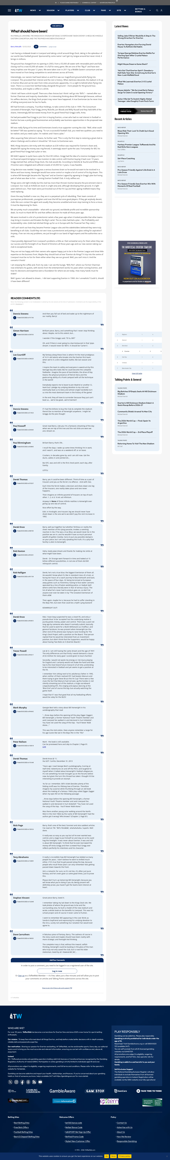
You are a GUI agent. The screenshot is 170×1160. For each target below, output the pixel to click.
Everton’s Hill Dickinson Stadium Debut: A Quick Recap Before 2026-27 (136, 404)
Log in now (57, 971)
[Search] (157, 10)
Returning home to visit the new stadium (136, 444)
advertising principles (107, 2)
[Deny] (167, 1156)
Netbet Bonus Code (73, 1127)
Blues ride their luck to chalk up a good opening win (136, 132)
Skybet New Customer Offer (77, 1141)
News (33, 10)
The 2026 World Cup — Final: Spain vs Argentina (134, 422)
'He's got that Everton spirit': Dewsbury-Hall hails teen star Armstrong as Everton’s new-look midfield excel (137, 72)
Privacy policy (124, 1156)
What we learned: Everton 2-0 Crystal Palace (135, 82)
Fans (103, 10)
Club (87, 10)
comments (43, 47)
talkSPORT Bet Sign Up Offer (78, 1132)
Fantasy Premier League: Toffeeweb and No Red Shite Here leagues (137, 146)
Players (69, 10)
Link (44, 747)
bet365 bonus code (73, 1122)
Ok (107, 1156)
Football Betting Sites (23, 1132)
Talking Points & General (128, 379)
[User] (161, 10)
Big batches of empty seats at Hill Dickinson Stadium (137, 392)
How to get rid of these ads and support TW (57, 988)
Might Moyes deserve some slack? (133, 64)
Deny (113, 1156)
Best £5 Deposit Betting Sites (26, 1136)
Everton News (145, 111)
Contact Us (122, 1122)
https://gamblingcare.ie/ (65, 1076)
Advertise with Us (124, 1127)
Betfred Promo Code (74, 1136)
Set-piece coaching (126, 158)
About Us (121, 1132)
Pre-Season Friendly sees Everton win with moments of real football (137, 185)
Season (51, 10)
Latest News (121, 26)
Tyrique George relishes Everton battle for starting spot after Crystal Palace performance (136, 55)
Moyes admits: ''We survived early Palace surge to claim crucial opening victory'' (136, 91)
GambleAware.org (134, 1044)
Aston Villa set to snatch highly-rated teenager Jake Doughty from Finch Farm (136, 100)
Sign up (21, 975)
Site (119, 10)
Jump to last (52, 47)
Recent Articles (123, 119)
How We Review (124, 1136)
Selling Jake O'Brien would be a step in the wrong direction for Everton (136, 37)
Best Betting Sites (21, 1122)
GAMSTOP (128, 1051)
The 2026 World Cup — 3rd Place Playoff (135, 432)
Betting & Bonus (140, 10)
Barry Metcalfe (16, 47)
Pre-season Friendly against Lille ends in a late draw (136, 171)
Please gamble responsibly (69, 2)
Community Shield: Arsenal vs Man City (135, 411)
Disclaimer (19, 304)
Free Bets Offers (21, 1127)
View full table (137, 373)
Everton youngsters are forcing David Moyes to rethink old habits (134, 45)
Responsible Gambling (127, 1141)
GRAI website (132, 1080)
